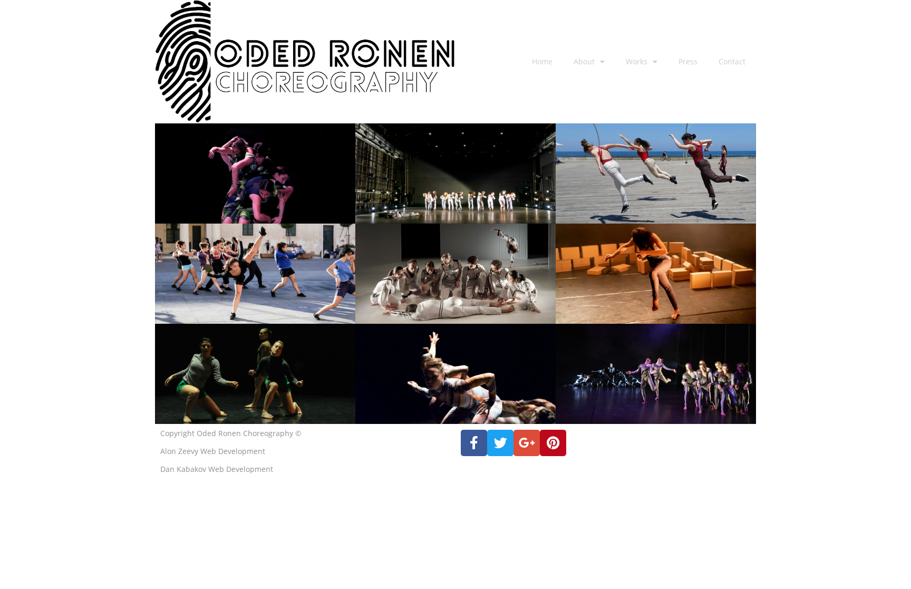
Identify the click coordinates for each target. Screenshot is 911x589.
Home (542, 61)
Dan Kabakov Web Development (216, 469)
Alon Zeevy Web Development (212, 451)
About (584, 61)
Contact (732, 61)
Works (636, 61)
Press (688, 61)
